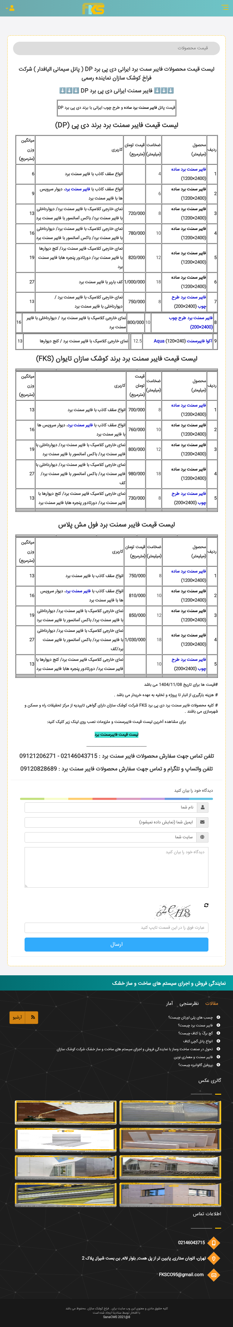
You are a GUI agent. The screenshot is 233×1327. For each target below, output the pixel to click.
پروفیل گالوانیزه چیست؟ (196, 1057)
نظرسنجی (189, 1004)
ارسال (116, 944)
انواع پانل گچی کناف (198, 1034)
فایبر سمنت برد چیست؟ (196, 1018)
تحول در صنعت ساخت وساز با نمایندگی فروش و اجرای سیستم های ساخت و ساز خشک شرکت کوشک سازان (135, 1041)
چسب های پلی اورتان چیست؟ (191, 1065)
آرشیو (17, 1017)
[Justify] (10, 8)
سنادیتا (117, 1313)
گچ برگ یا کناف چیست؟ (196, 1026)
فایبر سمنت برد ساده (140, 108)
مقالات (211, 1004)
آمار (169, 1004)
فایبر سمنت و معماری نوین (194, 1049)
